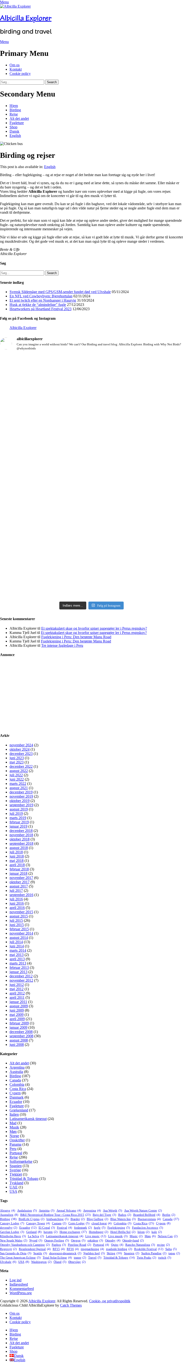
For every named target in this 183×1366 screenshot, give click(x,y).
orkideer (95, 1240)
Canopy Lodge (12, 1223)
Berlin (168, 1214)
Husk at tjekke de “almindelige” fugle (38, 305)
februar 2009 (19, 1023)
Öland (60, 1262)
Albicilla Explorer (25, 18)
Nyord (35, 1240)
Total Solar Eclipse (57, 1257)
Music (136, 1236)
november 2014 (21, 933)
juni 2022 (17, 779)
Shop (13, 127)
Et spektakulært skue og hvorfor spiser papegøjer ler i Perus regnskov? (94, 628)
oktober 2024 (20, 749)
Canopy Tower (38, 1223)
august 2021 (19, 788)
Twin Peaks (146, 1257)
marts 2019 (18, 818)
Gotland (33, 1232)
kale (157, 1232)
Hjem (14, 106)
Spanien (16, 1166)
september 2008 (21, 1036)
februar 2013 (19, 967)
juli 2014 (16, 942)
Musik (14, 1127)
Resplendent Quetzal (35, 1249)
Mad (13, 1123)
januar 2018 (18, 873)
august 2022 (19, 771)
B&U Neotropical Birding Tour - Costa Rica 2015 (55, 1214)
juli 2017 (16, 890)
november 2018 (21, 835)
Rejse (14, 114)
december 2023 (21, 754)
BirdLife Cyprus (31, 1219)
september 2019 (21, 805)
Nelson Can (168, 1236)
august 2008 (19, 1040)
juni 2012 (17, 985)
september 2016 (21, 895)
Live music (95, 1236)
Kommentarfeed (22, 1289)
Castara (59, 1223)
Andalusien (27, 1210)
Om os (15, 65)
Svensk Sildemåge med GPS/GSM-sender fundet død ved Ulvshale (60, 292)
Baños (124, 1214)
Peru (13, 1149)
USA (13, 1191)
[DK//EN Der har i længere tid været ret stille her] (138, 392)
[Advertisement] (91, 695)
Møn (13, 1131)
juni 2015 (17, 925)
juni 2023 (17, 758)
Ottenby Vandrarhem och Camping (25, 1244)
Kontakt (16, 69)
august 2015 (19, 916)
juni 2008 (17, 1045)
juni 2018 (17, 856)
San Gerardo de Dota (15, 1253)
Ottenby (112, 1240)
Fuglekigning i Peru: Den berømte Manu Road (76, 637)
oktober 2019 (20, 801)
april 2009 (17, 1019)
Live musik (117, 1236)
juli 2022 (16, 775)
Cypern (15, 1093)
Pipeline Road (79, 1244)
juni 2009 (17, 1010)
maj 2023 (17, 762)
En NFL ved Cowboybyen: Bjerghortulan (41, 296)
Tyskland (16, 1183)
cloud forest (102, 1223)
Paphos (59, 1244)
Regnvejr (8, 1249)
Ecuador (16, 1102)
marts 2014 (18, 950)
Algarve (7, 1210)
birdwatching (57, 1219)
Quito (117, 1244)
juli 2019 (16, 813)
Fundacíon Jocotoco (147, 1227)
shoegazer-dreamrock (65, 1253)
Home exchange (73, 1232)
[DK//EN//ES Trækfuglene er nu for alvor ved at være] (138, 461)
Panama (15, 1144)
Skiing (114, 1253)
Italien (14, 1114)
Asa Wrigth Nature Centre (143, 1210)
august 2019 (19, 809)
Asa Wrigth (112, 1210)
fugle (99, 1227)
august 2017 (19, 886)
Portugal (16, 1153)
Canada (15, 1080)
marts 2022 (18, 784)
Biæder (78, 1219)
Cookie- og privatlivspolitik (109, 1301)
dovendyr (8, 1227)
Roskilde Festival (148, 1249)
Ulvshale (8, 1262)
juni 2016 (17, 903)
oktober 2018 (20, 839)
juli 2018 (16, 852)
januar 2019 (18, 826)
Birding (15, 110)
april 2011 (17, 997)
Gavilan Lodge (12, 1232)
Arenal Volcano (68, 1210)
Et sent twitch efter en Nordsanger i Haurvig (43, 300)
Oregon (78, 1240)
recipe (163, 1244)
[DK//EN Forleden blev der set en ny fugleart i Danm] (45, 382)
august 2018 (19, 848)
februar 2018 (19, 869)
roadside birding (119, 1249)
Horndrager (98, 1232)
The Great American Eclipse (20, 1257)
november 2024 (21, 745)
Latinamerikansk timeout (28, 1119)
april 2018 (17, 865)
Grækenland (19, 1110)
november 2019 (21, 796)
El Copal (47, 1227)
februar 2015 (19, 929)
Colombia (17, 1084)
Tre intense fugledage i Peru (62, 645)
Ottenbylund (133, 1240)
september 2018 (21, 843)
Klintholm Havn (13, 1236)
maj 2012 (17, 989)
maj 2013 (17, 955)
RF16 (73, 1249)
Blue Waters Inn (123, 1219)
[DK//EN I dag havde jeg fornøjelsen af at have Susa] (45, 546)
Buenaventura (149, 1219)
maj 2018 (17, 861)
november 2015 (21, 912)
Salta (171, 1249)
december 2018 (21, 831)
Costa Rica (18, 1089)
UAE (14, 1187)
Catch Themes (71, 1305)
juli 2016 (16, 899)
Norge (14, 1136)
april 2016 (17, 908)
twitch (164, 1257)
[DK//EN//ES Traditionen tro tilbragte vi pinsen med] (45, 444)
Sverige (15, 1170)
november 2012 (21, 980)
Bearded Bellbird (146, 1214)
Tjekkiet (16, 1174)
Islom (143, 1232)
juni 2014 (17, 946)
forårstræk (83, 1227)
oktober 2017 (20, 882)
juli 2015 (16, 920)
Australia (16, 1072)
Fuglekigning (118, 1227)
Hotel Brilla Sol (122, 1232)
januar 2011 (18, 1002)
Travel (94, 1257)
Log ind (15, 1280)
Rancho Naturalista (140, 1244)
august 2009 (19, 1006)
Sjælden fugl (94, 1253)
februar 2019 (19, 822)
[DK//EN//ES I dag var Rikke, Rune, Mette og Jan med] (138, 543)
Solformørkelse (21, 1161)
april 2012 (17, 993)
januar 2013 (18, 972)
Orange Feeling (56, 1240)
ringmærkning (92, 1249)
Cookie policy (20, 74)
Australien (9, 1214)
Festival (64, 1227)
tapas (174, 1253)
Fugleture (17, 123)
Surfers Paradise (153, 1253)
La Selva (36, 1236)
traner (80, 1257)
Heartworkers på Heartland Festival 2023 (40, 309)
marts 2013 (18, 963)
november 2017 (21, 878)
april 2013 (17, 959)
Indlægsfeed (19, 1284)
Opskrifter (17, 1140)
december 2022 (21, 766)
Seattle (40, 1253)
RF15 (59, 1249)
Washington (41, 1262)
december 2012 (21, 976)
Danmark (17, 1097)
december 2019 (21, 792)
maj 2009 (17, 1015)
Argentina (17, 1067)
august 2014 (19, 938)
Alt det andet (19, 118)
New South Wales (13, 1240)
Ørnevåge (77, 1262)
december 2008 (21, 1032)
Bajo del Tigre (104, 1214)
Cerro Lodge (78, 1223)
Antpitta (46, 1210)
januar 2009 (18, 1027)
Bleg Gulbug (97, 1219)
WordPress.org (21, 1293)
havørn (50, 1232)
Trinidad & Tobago (24, 1179)
